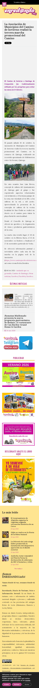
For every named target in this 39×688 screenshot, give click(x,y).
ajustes (27, 680)
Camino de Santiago (20, 273)
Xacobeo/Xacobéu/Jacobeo (22, 276)
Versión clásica (19, 2)
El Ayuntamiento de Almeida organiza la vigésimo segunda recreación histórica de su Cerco (22, 522)
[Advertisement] (19, 61)
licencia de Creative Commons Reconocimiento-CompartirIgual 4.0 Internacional (18, 668)
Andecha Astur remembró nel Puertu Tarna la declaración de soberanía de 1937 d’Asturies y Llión (22, 559)
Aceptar (6, 684)
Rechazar (17, 684)
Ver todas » (18, 569)
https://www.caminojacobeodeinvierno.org (22, 260)
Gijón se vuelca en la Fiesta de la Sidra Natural (22, 533)
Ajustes (27, 684)
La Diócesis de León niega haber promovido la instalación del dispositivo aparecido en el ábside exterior (22, 546)
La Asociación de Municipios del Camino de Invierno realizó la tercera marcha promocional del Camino (19, 31)
